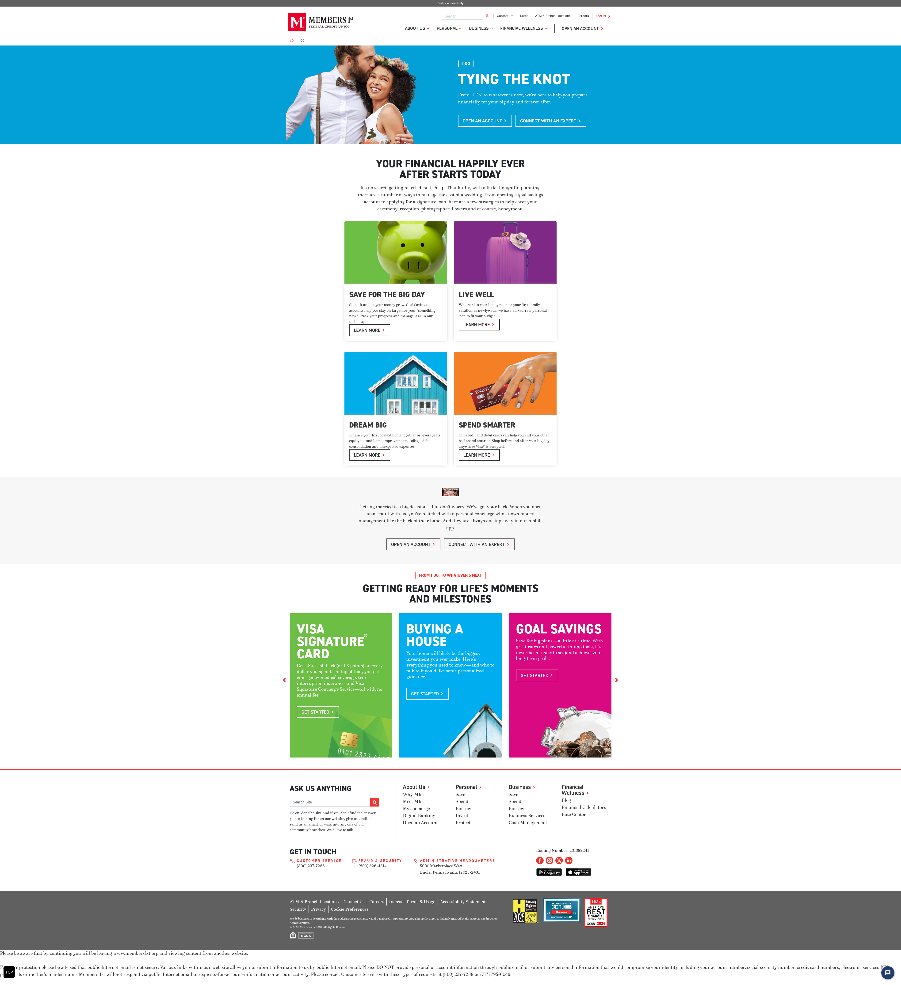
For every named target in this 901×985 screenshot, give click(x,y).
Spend (462, 801)
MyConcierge (416, 808)
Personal (447, 28)
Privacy (318, 909)
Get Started (315, 712)
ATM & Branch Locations (553, 16)
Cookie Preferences (349, 909)
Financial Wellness (521, 28)
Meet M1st (413, 801)
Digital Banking (419, 815)
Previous (285, 680)
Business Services (527, 815)
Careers (583, 16)
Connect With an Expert (548, 121)
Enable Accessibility (450, 3)
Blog (566, 800)
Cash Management (528, 823)
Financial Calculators (584, 807)
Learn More (367, 330)
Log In (601, 16)
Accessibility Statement (462, 901)
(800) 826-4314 (373, 865)
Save (460, 794)
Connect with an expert (477, 544)
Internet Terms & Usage (412, 901)
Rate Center (574, 814)
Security (298, 909)
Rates (524, 16)
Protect (463, 823)
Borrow (463, 808)
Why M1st (413, 794)
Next (616, 680)
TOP (9, 972)
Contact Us (505, 16)
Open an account (482, 121)
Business (479, 28)
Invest (462, 815)
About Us (415, 28)
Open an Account (580, 28)
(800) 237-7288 (311, 865)
